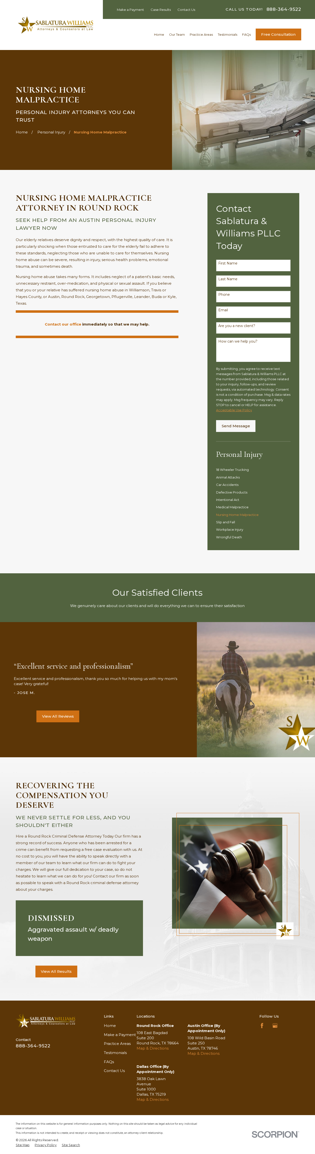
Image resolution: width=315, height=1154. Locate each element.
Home (110, 1025)
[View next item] (28, 716)
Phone (224, 295)
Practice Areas (117, 1043)
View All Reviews (58, 716)
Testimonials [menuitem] (227, 34)
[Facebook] (262, 1025)
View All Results (56, 971)
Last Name (227, 279)
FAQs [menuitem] (246, 34)
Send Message (236, 426)
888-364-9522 (284, 9)
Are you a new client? (236, 326)
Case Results (161, 10)
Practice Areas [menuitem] (201, 34)
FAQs (109, 1061)
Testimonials (115, 1052)
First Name (227, 263)
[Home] (55, 25)
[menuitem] (253, 469)
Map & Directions (153, 1048)
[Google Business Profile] (275, 1025)
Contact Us (186, 10)
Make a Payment (130, 10)
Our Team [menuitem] (177, 34)
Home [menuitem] (159, 34)
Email (223, 310)
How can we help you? (237, 341)
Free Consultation (278, 34)
